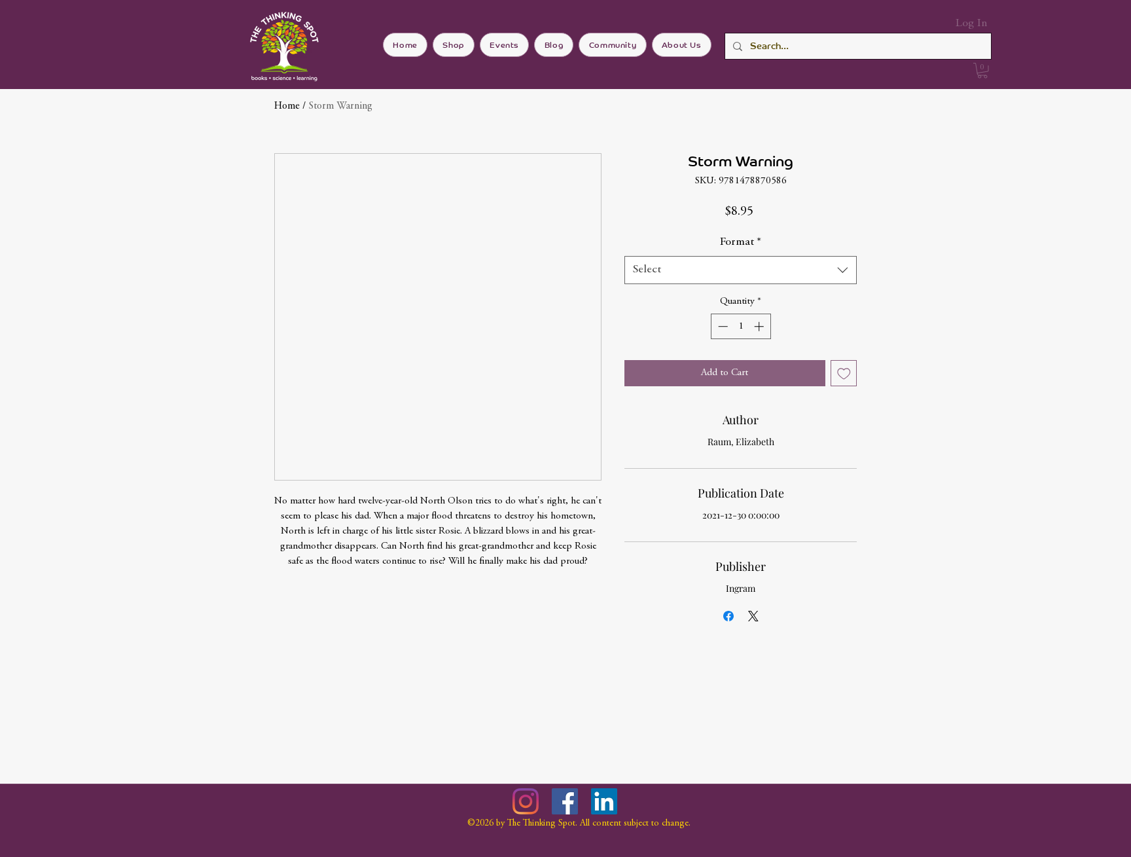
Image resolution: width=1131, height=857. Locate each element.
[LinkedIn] (604, 801)
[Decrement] (721, 326)
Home (287, 106)
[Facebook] (565, 801)
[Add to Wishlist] (844, 373)
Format (740, 242)
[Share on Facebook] (728, 616)
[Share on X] (753, 616)
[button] (982, 71)
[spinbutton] (740, 326)
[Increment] (760, 326)
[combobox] (740, 270)
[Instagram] (525, 801)
